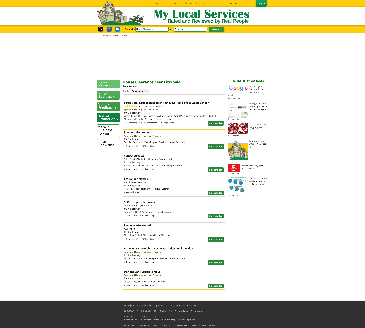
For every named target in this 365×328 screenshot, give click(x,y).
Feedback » (107, 106)
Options (158, 305)
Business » (106, 95)
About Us (135, 305)
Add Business (147, 305)
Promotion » (108, 117)
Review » (105, 84)
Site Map (154, 311)
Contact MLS (191, 305)
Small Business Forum (179, 311)
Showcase (106, 143)
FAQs (126, 311)
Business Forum (105, 130)
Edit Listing (169, 305)
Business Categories (200, 311)
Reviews (163, 311)
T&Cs (132, 311)
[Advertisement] (182, 58)
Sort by (126, 91)
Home (127, 305)
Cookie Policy (142, 311)
